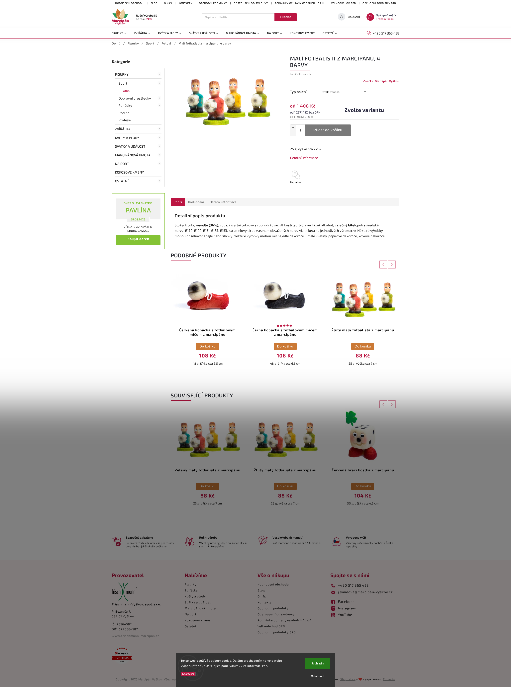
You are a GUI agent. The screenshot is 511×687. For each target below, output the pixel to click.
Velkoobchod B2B (343, 3)
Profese (125, 120)
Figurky (122, 74)
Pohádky (125, 105)
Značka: (381, 81)
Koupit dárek (138, 239)
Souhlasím (317, 663)
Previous (382, 264)
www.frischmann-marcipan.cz (135, 636)
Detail (362, 346)
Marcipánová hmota (133, 155)
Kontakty (185, 3)
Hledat (285, 17)
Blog (154, 3)
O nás (168, 3)
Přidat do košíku (327, 130)
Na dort (122, 164)
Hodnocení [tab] (196, 202)
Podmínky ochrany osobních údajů (299, 3)
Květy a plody (127, 138)
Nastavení (188, 673)
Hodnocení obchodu (129, 3)
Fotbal (126, 91)
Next (392, 264)
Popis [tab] (178, 202)
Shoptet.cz (348, 679)
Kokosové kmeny (129, 172)
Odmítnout (318, 676)
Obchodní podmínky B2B (379, 3)
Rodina (124, 113)
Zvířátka (123, 129)
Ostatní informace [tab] (223, 202)
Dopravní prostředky (135, 98)
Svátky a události (131, 146)
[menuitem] (121, 33)
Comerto (389, 679)
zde (264, 665)
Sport (123, 83)
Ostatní (122, 181)
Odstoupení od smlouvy (251, 3)
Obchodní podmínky (213, 3)
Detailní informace (304, 158)
